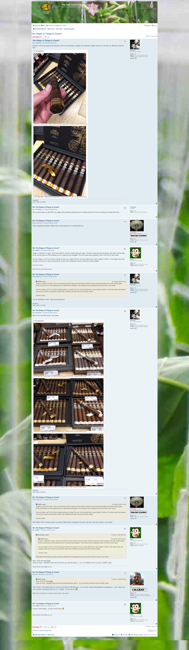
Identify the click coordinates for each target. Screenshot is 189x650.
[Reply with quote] (124, 41)
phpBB (88, 637)
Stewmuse (133, 50)
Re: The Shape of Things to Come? (46, 207)
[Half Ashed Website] (47, 8)
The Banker (133, 207)
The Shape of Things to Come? (47, 33)
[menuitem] (43, 25)
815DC (132, 259)
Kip (131, 586)
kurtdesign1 (133, 232)
